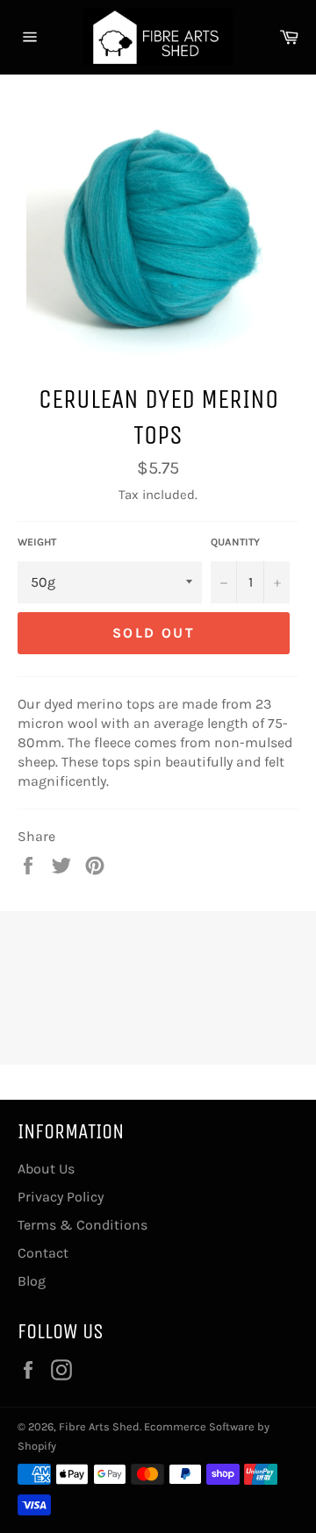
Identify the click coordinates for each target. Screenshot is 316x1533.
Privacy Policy (61, 1196)
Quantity (235, 542)
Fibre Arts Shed (99, 1426)
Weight (37, 542)
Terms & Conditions (82, 1224)
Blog (32, 1281)
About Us (46, 1168)
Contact (43, 1252)
